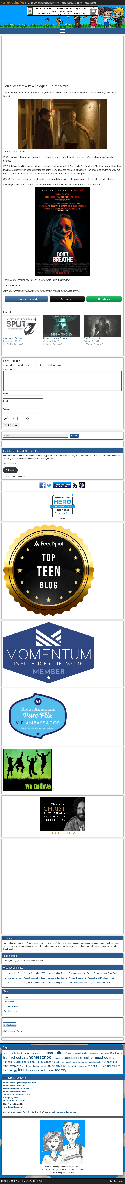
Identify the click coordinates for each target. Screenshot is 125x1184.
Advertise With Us (31, 1112)
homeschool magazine (93, 1062)
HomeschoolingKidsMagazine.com (19, 1082)
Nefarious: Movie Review (55, 338)
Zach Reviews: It (92, 338)
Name (6, 393)
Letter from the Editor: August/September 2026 (89, 982)
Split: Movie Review (12, 338)
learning (32, 1066)
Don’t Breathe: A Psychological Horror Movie (35, 86)
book (19, 1053)
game (107, 1053)
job (23, 1066)
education (83, 1053)
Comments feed (11, 1006)
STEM (101, 1066)
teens (50, 1070)
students (110, 1065)
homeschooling (101, 1057)
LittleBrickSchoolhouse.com (16, 1094)
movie (44, 1066)
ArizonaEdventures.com (14, 1100)
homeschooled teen (77, 1058)
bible (13, 1053)
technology (10, 1070)
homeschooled (59, 1058)
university (60, 1070)
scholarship (71, 1066)
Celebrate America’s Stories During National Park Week (93, 973)
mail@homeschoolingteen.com (64, 1112)
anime (5, 1053)
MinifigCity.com (10, 1097)
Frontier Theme (116, 1181)
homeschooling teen (49, 1061)
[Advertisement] (62, 60)
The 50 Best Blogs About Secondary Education (62, 1169)
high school (12, 1057)
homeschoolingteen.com (62, 506)
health (118, 1053)
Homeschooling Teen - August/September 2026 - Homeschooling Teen (34, 973)
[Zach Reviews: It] (102, 326)
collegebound (73, 1053)
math (38, 1066)
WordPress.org (10, 1011)
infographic (15, 1066)
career (26, 1053)
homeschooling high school (19, 1061)
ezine (101, 1053)
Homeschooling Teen (13, 2)
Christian (46, 1053)
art (9, 1053)
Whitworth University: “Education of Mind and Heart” (91, 978)
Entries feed (9, 1002)
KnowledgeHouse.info (13, 1107)
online (51, 1065)
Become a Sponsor (12, 1112)
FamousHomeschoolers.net (16, 1088)
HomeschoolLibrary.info (14, 1086)
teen (21, 1070)
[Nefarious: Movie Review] (61, 326)
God (112, 1053)
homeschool (40, 1057)
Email (6, 401)
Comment (8, 369)
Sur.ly (68, 513)
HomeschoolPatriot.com (14, 1091)
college (60, 1052)
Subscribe (10, 470)
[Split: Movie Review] (21, 326)
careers (34, 1053)
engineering (94, 1053)
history (24, 1058)
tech (118, 1066)
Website (6, 409)
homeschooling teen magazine (73, 1062)
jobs (26, 1066)
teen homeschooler (36, 1070)
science (92, 1065)
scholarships (82, 1066)
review (60, 1066)
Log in (6, 997)
